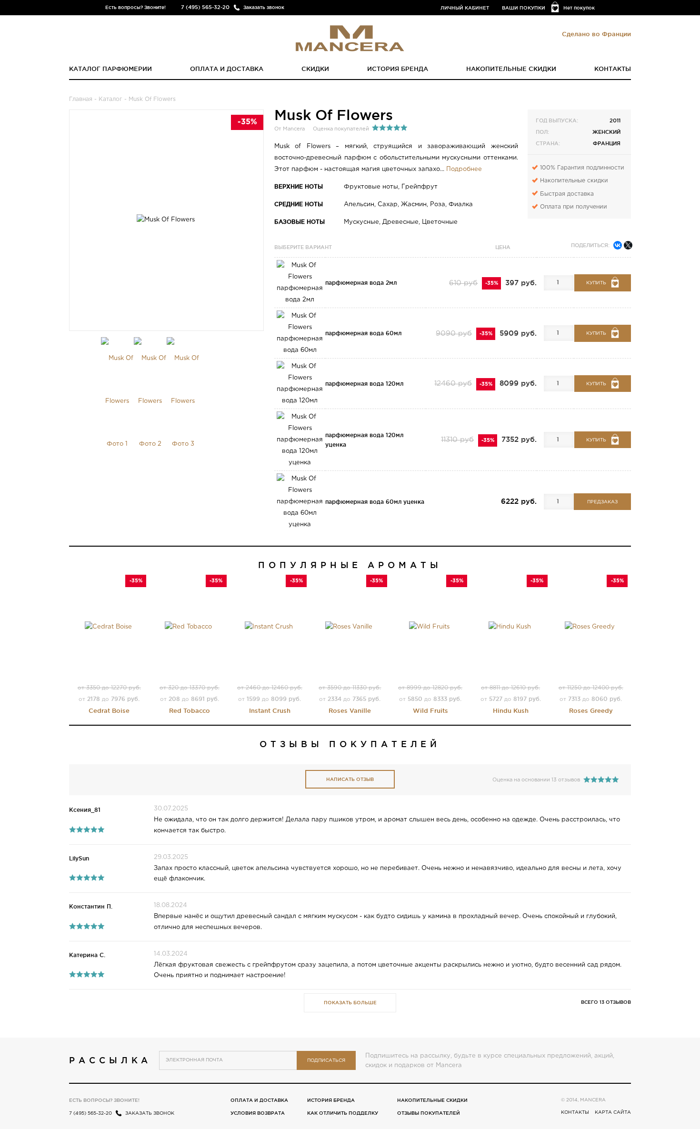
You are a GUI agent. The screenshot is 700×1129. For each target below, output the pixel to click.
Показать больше (350, 1002)
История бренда (397, 68)
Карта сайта (613, 1112)
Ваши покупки (523, 7)
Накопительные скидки (511, 68)
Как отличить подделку (342, 1113)
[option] (117, 401)
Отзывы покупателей (428, 1113)
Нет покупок (579, 7)
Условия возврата (257, 1113)
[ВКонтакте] (617, 245)
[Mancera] (350, 37)
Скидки (315, 68)
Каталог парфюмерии (110, 68)
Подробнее (464, 169)
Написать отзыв (350, 779)
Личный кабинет (464, 7)
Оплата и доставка (226, 68)
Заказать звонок (263, 7)
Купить (596, 283)
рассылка (110, 1060)
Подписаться (326, 1061)
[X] (628, 245)
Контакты (612, 68)
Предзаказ (602, 502)
